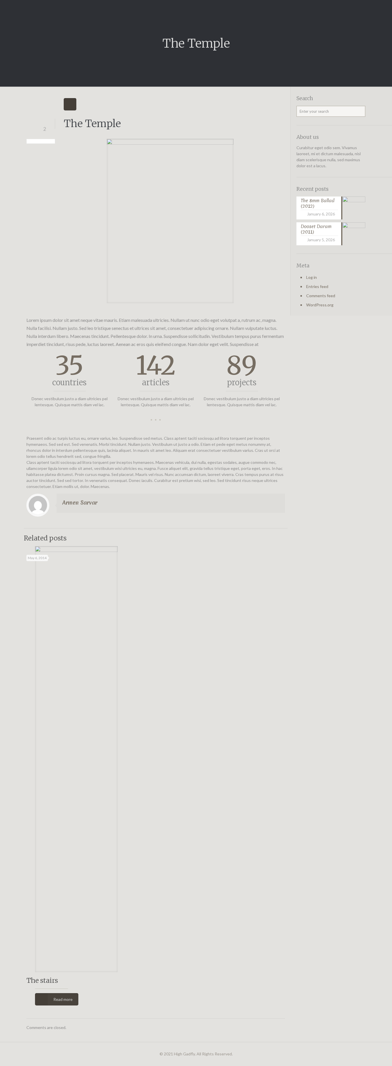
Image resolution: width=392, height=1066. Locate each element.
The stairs (42, 980)
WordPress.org (319, 304)
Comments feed (320, 295)
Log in (311, 277)
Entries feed (317, 286)
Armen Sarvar (79, 502)
